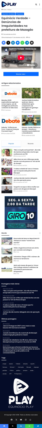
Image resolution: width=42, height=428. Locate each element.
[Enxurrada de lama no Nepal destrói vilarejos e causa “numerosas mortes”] (6, 241)
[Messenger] (18, 43)
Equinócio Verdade (8, 14)
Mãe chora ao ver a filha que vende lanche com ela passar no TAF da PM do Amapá (27, 161)
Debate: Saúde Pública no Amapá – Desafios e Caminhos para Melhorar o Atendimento (31, 130)
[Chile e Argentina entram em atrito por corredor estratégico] (6, 250)
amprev (11, 364)
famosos (5, 367)
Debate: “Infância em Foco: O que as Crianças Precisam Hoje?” (10, 129)
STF (10, 373)
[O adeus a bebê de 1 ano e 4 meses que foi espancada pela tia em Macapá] (6, 171)
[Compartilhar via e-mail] (32, 43)
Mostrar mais (20, 74)
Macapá (28, 367)
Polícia (11, 370)
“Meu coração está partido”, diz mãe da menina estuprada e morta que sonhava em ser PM (27, 152)
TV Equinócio (17, 373)
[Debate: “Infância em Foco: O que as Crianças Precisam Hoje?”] (10, 120)
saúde (31, 370)
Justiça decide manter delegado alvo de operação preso (25, 179)
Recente (31, 144)
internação (21, 367)
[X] (8, 43)
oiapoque (36, 367)
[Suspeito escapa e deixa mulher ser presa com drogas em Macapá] (6, 189)
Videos (9, 9)
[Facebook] (4, 43)
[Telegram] (27, 43)
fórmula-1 (12, 367)
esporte (32, 364)
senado (5, 373)
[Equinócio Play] (9, 4)
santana (25, 370)
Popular (11, 144)
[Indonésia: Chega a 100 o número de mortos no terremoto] (6, 259)
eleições (25, 364)
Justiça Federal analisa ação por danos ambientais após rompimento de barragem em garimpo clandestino (30, 105)
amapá (4, 364)
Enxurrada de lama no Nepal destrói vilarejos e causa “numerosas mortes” (26, 241)
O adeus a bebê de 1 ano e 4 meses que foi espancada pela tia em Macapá (26, 171)
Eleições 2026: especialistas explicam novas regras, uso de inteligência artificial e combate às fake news (9, 104)
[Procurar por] (36, 5)
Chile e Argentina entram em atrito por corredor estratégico (26, 249)
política (18, 370)
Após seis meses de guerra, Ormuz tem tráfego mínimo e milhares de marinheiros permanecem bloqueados (26, 268)
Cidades (18, 364)
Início (4, 9)
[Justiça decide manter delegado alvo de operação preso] (6, 181)
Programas (20, 14)
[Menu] (40, 5)
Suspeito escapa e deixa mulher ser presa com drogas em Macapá (26, 188)
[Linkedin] (13, 43)
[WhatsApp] (22, 43)
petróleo (5, 370)
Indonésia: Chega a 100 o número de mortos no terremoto (27, 258)
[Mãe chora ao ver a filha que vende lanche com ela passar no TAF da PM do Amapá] (6, 162)
